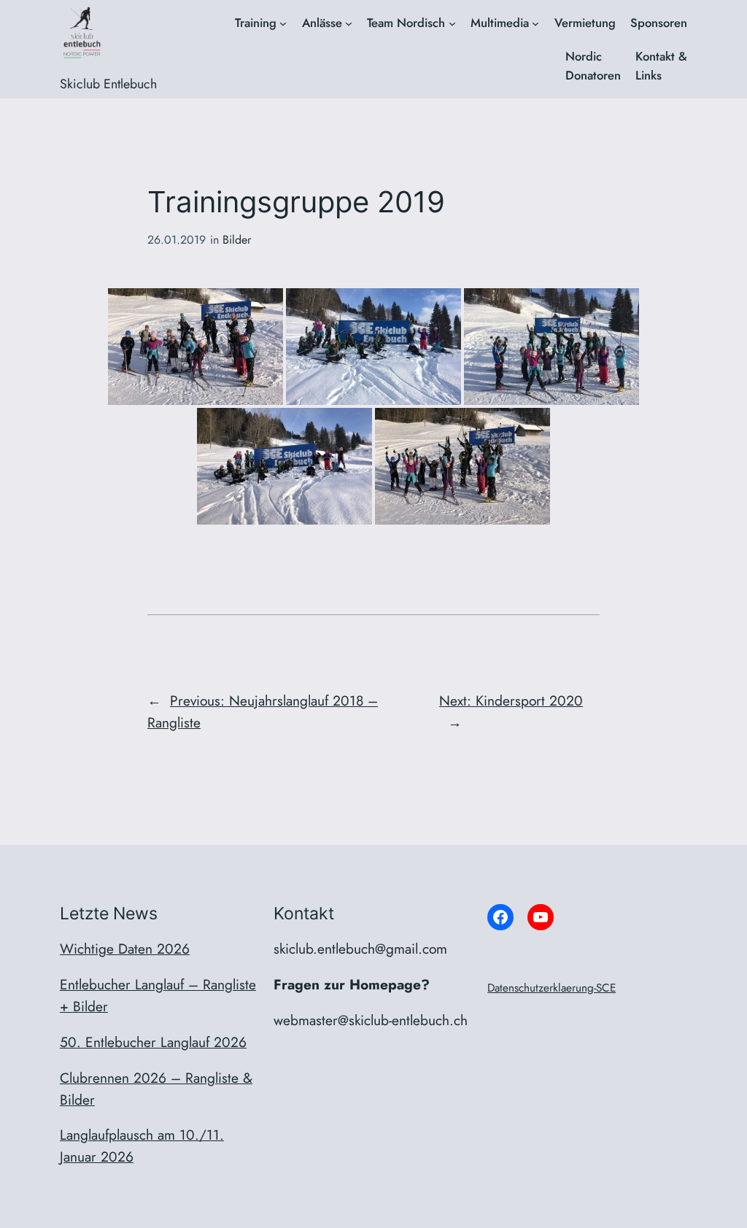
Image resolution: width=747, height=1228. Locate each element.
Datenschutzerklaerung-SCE (551, 988)
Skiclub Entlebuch (108, 83)
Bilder (236, 239)
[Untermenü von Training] (283, 23)
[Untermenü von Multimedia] (535, 23)
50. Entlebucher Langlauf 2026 (153, 1042)
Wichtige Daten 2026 (125, 948)
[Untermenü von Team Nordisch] (452, 23)
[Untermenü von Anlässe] (348, 23)
